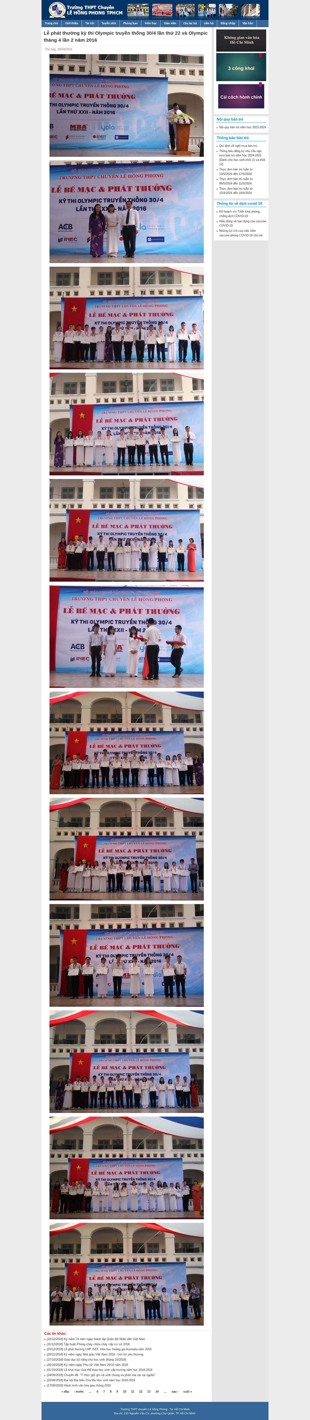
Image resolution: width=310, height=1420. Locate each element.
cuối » (187, 1391)
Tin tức (90, 23)
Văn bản (247, 23)
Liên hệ (209, 23)
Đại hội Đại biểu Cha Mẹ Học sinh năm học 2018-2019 (99, 1380)
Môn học (151, 23)
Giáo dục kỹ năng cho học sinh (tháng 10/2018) (95, 1359)
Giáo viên (170, 23)
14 (157, 1391)
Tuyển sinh (109, 23)
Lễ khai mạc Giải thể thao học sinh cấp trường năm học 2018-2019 (108, 1370)
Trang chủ (51, 23)
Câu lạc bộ (190, 23)
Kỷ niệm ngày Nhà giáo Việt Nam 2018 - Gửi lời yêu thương (103, 1354)
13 (148, 1391)
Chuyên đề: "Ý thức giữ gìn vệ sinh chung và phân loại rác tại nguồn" (109, 1375)
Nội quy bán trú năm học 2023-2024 (242, 127)
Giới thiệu (71, 23)
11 (132, 1391)
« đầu (65, 1391)
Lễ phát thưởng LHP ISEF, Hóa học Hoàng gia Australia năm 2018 (107, 1349)
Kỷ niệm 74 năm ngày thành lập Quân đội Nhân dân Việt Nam (104, 1339)
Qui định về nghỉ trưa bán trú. (238, 146)
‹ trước (79, 1391)
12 (140, 1391)
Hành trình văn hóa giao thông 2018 (87, 1385)
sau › (175, 1391)
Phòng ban (130, 23)
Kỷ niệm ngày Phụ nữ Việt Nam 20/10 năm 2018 (96, 1365)
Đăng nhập (228, 23)
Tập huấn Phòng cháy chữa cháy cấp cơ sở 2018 (97, 1344)
